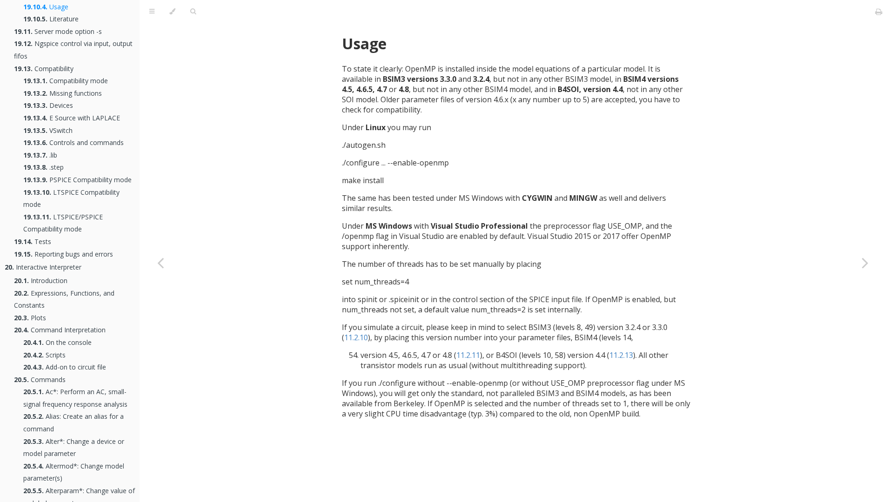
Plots (30, 317)
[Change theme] (172, 11)
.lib (40, 155)
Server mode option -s (58, 31)
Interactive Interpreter (43, 267)
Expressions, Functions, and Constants (64, 299)
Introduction (40, 280)
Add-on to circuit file (64, 367)
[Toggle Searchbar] (193, 11)
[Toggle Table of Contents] (152, 11)
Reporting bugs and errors (63, 254)
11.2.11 (468, 355)
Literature (51, 18)
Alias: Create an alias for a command (73, 422)
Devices (48, 105)
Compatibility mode (65, 80)
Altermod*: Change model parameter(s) (73, 472)
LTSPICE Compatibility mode (71, 198)
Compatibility (43, 68)
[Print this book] (879, 12)
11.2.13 (621, 355)
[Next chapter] (865, 262)
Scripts (44, 354)
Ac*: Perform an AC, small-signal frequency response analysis (75, 398)
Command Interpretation (60, 329)
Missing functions (62, 93)
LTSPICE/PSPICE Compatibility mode (63, 223)
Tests (32, 241)
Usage (45, 6)
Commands (40, 379)
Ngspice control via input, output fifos (73, 49)
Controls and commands (73, 142)
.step (43, 167)
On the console (57, 342)
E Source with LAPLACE (71, 117)
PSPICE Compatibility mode (77, 179)
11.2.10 (356, 337)
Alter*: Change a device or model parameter (73, 447)
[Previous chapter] (160, 262)
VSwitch (48, 130)
